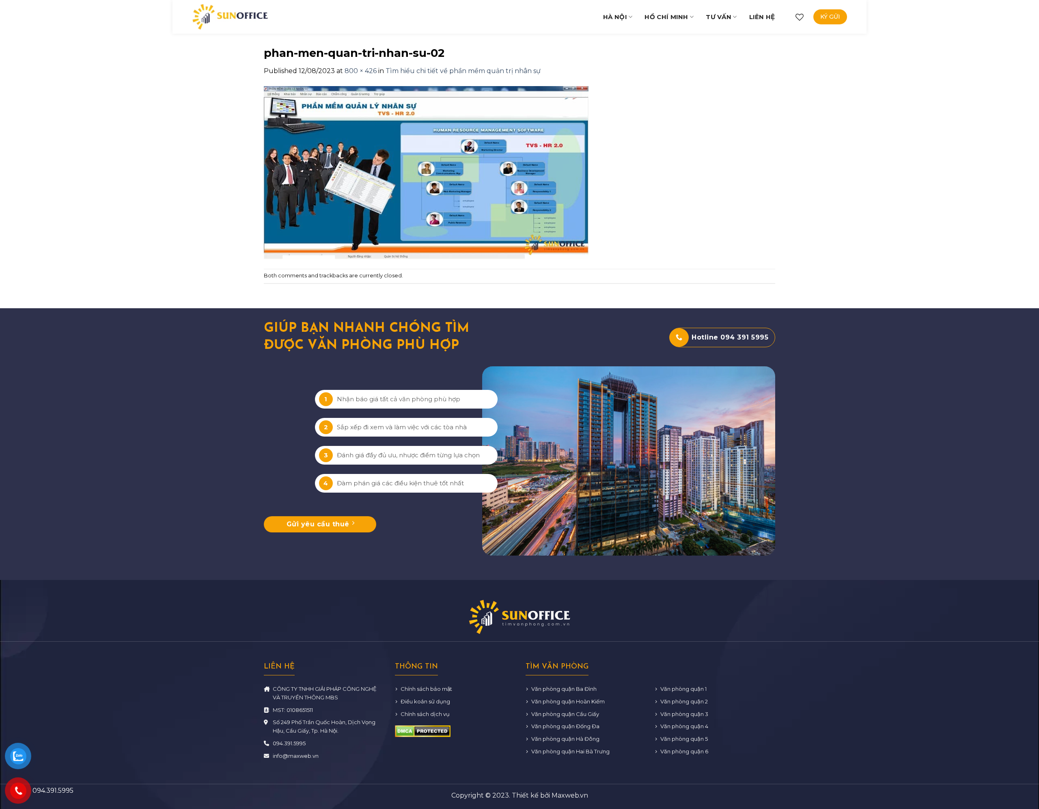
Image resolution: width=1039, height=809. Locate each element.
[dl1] (230, 16)
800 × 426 (361, 71)
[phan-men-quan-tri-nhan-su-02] (426, 172)
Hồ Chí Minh (666, 17)
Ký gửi (830, 16)
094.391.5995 (289, 743)
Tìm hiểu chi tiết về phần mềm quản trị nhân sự (463, 71)
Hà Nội (615, 17)
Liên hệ (762, 17)
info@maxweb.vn (296, 756)
